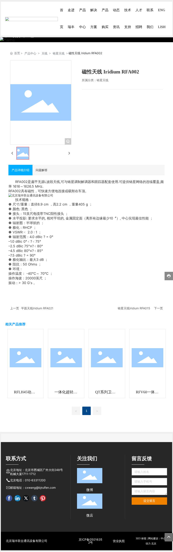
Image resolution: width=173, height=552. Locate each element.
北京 (153, 543)
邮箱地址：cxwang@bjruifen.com (33, 487)
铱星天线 (59, 53)
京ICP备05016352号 (90, 541)
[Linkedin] (17, 498)
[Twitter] (26, 498)
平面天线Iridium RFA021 (37, 308)
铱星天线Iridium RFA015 (134, 308)
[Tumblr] (34, 498)
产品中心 (30, 53)
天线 (44, 53)
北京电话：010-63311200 (28, 480)
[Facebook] (9, 498)
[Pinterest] (43, 498)
